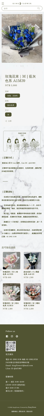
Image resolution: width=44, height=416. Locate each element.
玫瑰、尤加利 (12, 95)
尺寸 (7, 110)
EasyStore (32, 407)
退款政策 (29, 411)
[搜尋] (38, 8)
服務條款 (15, 411)
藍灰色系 (10, 105)
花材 (7, 91)
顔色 (7, 100)
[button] (2, 3)
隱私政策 (22, 411)
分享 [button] (10, 121)
